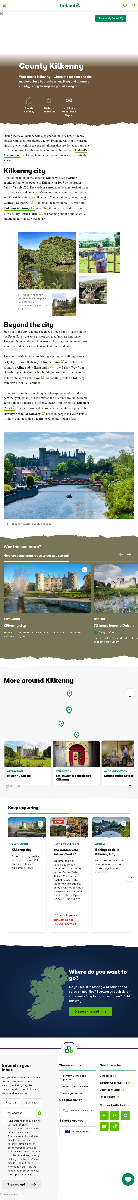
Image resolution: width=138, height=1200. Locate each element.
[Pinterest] (125, 1115)
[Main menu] (4, 5)
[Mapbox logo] (12, 786)
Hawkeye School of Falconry (22, 413)
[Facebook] (104, 1115)
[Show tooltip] (39, 1113)
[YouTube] (104, 1126)
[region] (69, 738)
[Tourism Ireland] (70, 5)
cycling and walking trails (32, 367)
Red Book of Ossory (17, 208)
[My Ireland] (125, 5)
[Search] (133, 5)
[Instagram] (114, 1115)
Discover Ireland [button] (86, 1011)
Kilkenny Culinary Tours (43, 362)
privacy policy (23, 1174)
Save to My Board (108, 18)
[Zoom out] (130, 696)
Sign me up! (16, 1184)
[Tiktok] (114, 1126)
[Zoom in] (130, 691)
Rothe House (28, 213)
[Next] (130, 877)
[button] (120, 554)
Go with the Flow (29, 378)
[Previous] (8, 877)
